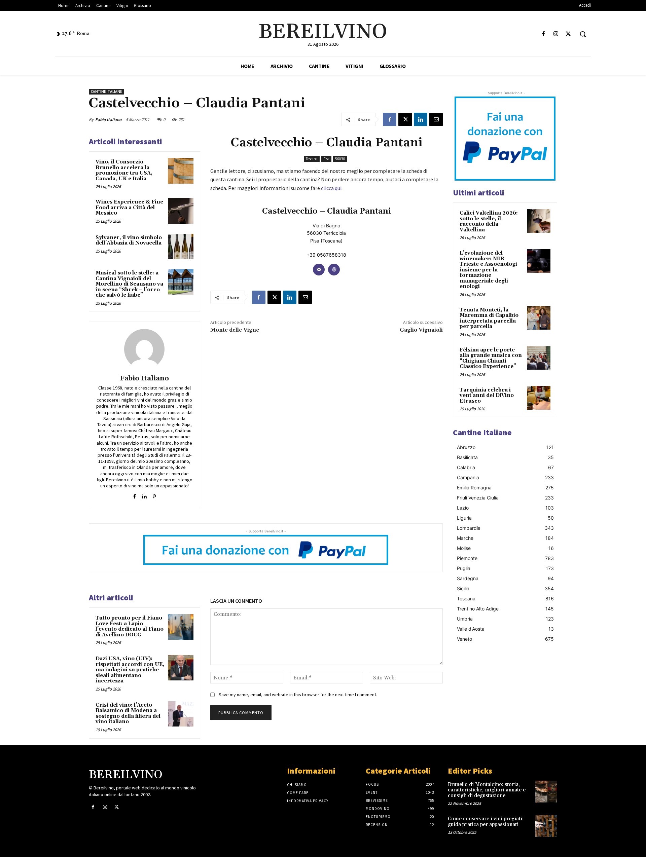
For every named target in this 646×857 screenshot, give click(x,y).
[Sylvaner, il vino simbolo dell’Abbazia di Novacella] (180, 246)
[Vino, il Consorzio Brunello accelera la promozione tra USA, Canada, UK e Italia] (180, 171)
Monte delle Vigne (234, 330)
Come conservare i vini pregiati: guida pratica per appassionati (486, 822)
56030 (340, 158)
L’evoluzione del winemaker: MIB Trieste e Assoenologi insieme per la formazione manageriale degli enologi (488, 270)
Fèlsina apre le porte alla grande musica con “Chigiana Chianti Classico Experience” (491, 358)
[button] (583, 34)
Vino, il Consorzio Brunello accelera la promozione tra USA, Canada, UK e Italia (124, 170)
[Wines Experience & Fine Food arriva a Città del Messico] (180, 211)
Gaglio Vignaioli (421, 330)
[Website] (334, 269)
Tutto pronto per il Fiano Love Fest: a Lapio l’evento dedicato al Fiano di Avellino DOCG (130, 626)
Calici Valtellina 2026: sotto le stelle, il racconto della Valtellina (489, 221)
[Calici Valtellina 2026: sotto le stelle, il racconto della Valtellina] (538, 221)
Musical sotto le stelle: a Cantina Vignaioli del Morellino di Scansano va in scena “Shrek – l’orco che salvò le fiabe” (129, 284)
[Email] (436, 119)
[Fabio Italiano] (144, 349)
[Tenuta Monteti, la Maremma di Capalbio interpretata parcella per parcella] (538, 318)
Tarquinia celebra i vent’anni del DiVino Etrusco (487, 395)
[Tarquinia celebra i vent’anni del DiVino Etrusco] (538, 398)
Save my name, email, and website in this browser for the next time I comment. (298, 695)
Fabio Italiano (108, 119)
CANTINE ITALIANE (106, 91)
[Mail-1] (319, 269)
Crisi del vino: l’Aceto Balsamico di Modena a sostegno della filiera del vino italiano (128, 713)
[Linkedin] (420, 119)
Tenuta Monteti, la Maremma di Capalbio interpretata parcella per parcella (489, 318)
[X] (568, 34)
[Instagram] (556, 34)
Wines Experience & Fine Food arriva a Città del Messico (129, 207)
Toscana (312, 158)
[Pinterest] (154, 494)
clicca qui (331, 188)
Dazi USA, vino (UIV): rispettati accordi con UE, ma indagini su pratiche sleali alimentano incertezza (130, 670)
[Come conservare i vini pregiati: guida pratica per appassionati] (546, 826)
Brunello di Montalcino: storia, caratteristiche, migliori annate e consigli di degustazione (487, 790)
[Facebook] (543, 34)
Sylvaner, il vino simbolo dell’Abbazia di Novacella (129, 240)
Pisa (326, 158)
